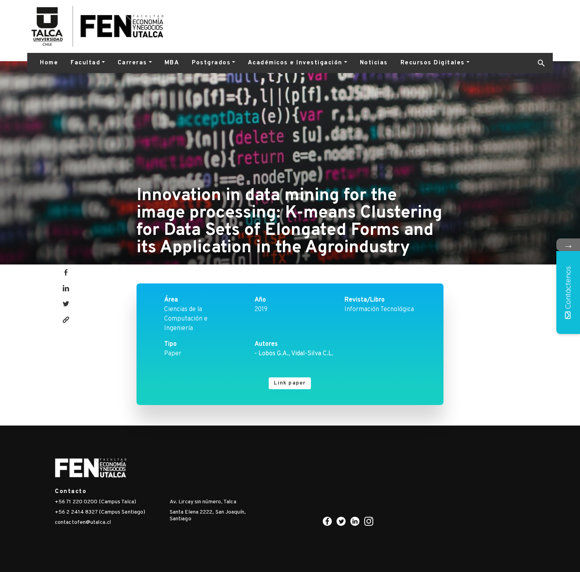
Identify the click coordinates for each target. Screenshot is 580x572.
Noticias (374, 63)
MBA (172, 63)
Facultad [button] (85, 63)
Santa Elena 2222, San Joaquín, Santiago (208, 515)
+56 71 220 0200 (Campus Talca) (95, 502)
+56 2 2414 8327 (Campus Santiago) (100, 512)
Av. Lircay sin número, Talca (203, 502)
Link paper (290, 383)
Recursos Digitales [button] (432, 63)
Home (49, 63)
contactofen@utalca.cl (83, 522)
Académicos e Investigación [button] (295, 63)
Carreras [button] (132, 63)
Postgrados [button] (211, 63)
